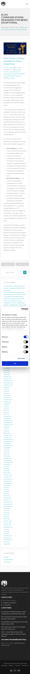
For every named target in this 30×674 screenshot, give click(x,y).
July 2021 (6, 406)
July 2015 (6, 529)
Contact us (25, 665)
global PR (15, 74)
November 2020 (8, 422)
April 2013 (6, 542)
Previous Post (8, 264)
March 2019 (7, 456)
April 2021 (6, 412)
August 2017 (7, 485)
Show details (21, 358)
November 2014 (8, 539)
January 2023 (7, 378)
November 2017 (8, 479)
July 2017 (6, 487)
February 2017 (7, 498)
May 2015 (6, 533)
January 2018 (7, 477)
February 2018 (8, 475)
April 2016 (6, 516)
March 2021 (7, 414)
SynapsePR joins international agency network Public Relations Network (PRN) (14, 623)
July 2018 (6, 466)
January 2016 (7, 523)
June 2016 (6, 512)
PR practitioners (17, 76)
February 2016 (8, 521)
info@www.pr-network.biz (9, 602)
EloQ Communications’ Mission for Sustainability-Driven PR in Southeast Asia (13, 628)
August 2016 (7, 508)
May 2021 (6, 410)
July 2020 (6, 429)
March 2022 (7, 395)
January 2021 (7, 418)
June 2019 (6, 452)
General (6, 557)
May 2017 (6, 491)
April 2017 (6, 493)
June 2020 (7, 431)
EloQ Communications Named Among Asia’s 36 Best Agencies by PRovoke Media (14, 618)
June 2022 (6, 391)
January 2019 (7, 460)
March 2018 (7, 472)
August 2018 (7, 464)
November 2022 (8, 383)
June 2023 (6, 370)
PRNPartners (7, 78)
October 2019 (7, 443)
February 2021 (7, 416)
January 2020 (7, 437)
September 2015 (8, 527)
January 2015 (7, 537)
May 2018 (6, 468)
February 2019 (7, 458)
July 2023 (6, 368)
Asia (16, 69)
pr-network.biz (7, 605)
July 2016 (6, 510)
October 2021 (7, 401)
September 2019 (8, 445)
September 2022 (8, 385)
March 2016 (7, 519)
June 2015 (6, 531)
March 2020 (7, 433)
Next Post (22, 264)
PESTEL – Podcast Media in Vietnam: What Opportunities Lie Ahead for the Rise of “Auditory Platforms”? (13, 634)
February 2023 (8, 376)
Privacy (17, 665)
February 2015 (7, 535)
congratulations (13, 71)
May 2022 (6, 393)
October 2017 (7, 481)
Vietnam (12, 78)
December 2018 (8, 462)
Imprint (11, 665)
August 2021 (7, 403)
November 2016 (8, 504)
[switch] (26, 342)
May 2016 (6, 514)
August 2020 (7, 426)
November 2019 (8, 441)
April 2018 (6, 470)
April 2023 (6, 372)
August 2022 (7, 387)
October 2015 (7, 525)
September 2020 (8, 424)
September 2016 (8, 506)
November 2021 (8, 399)
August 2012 (7, 544)
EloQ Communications (11, 67)
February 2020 (8, 435)
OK (15, 363)
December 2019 (8, 439)
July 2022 (6, 389)
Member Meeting (8, 559)
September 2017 (8, 483)
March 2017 (7, 495)
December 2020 (8, 420)
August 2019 (7, 447)
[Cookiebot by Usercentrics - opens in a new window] (21, 309)
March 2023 (7, 374)
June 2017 (6, 489)
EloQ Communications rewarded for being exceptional (14, 61)
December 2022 (8, 380)
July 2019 (6, 449)
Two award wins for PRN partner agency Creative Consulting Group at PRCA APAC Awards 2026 (14, 288)
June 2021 (6, 408)
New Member (7, 562)
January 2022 (7, 397)
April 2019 (6, 454)
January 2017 (7, 500)
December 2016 (8, 502)
